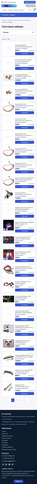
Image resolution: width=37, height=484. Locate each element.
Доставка (5, 440)
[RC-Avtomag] (9, 5)
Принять (18, 481)
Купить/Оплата (6, 438)
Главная (4, 20)
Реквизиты (5, 445)
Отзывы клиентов (7, 447)
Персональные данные (9, 449)
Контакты (5, 433)
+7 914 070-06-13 (31, 6)
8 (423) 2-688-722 (30, 5)
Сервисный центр (7, 436)
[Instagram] (12, 464)
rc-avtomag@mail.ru (9, 461)
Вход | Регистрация (10, 2)
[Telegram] (3, 464)
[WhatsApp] (9, 464)
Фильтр (18, 32)
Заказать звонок (29, 2)
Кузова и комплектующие (22, 20)
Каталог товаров (8, 15)
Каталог (10, 20)
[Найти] (30, 10)
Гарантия (4, 442)
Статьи (4, 431)
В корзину (24, 53)
